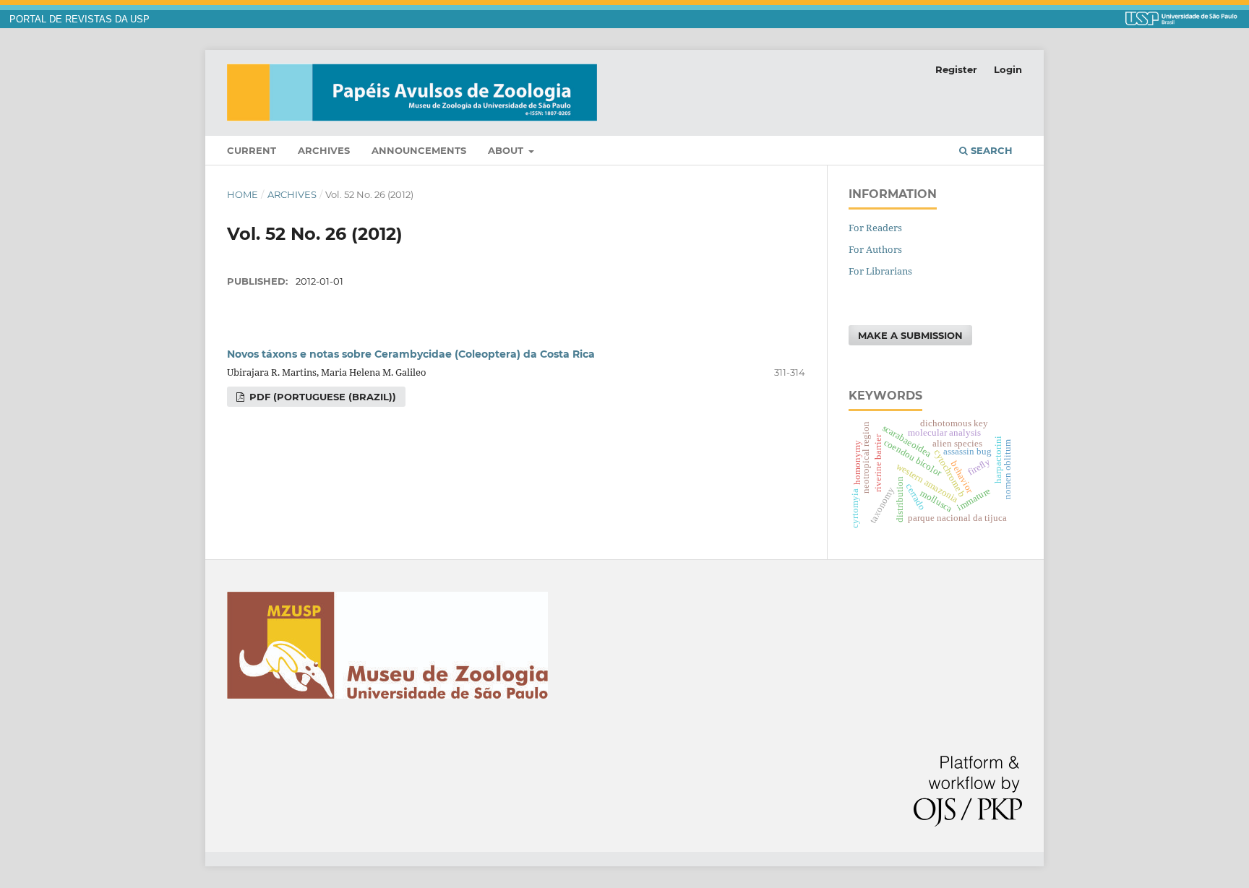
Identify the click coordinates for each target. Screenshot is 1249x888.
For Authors (875, 249)
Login (1008, 69)
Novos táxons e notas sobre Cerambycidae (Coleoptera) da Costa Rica (411, 354)
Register (956, 69)
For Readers (875, 227)
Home (242, 194)
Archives (324, 150)
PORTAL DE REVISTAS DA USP (79, 19)
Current (251, 150)
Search (990, 150)
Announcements (419, 150)
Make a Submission (910, 335)
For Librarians (880, 270)
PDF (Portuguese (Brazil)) (321, 396)
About (507, 150)
